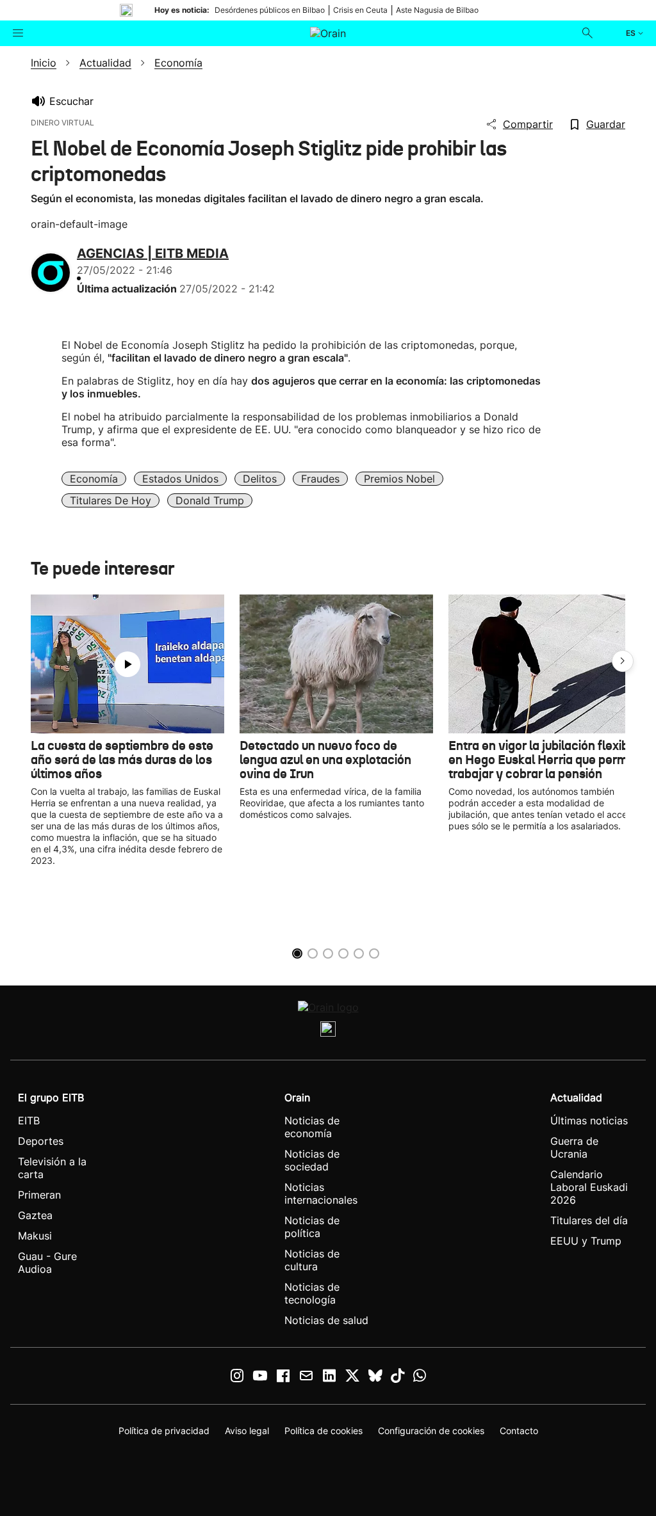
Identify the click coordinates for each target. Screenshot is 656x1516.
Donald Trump (210, 500)
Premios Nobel (399, 478)
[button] (623, 661)
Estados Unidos (180, 478)
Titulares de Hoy (110, 500)
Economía (94, 478)
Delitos (260, 478)
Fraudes (320, 478)
